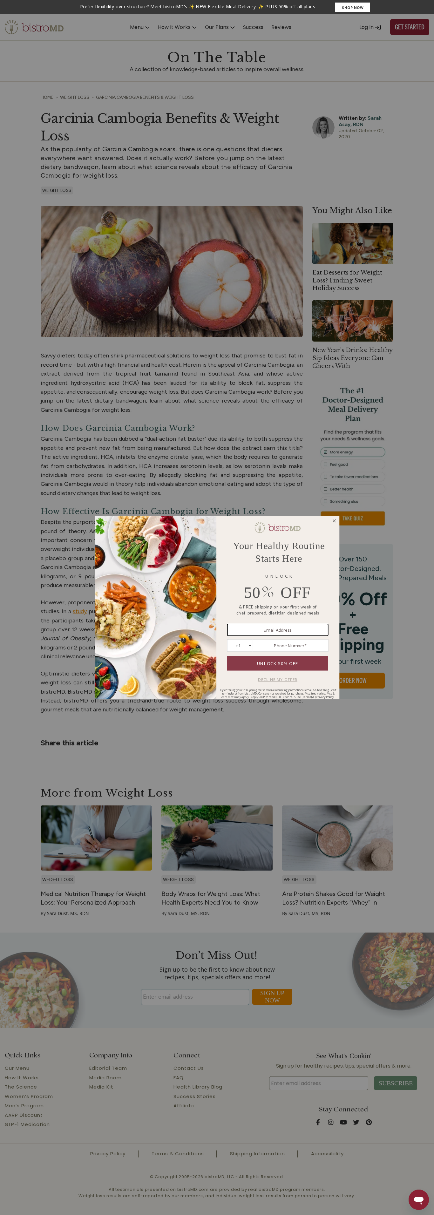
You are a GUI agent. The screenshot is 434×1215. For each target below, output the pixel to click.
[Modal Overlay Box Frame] (217, 7)
